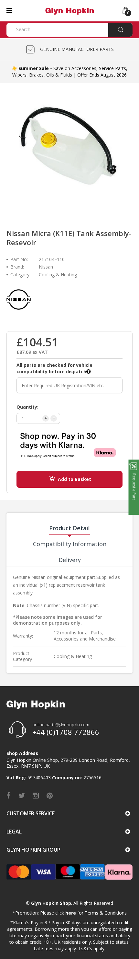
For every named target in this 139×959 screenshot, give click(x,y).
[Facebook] (8, 795)
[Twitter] (21, 795)
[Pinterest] (50, 795)
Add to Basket (74, 479)
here (70, 913)
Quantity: (27, 407)
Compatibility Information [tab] (69, 544)
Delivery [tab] (70, 560)
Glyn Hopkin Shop (51, 903)
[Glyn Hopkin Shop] (69, 10)
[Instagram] (36, 795)
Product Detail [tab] (69, 528)
